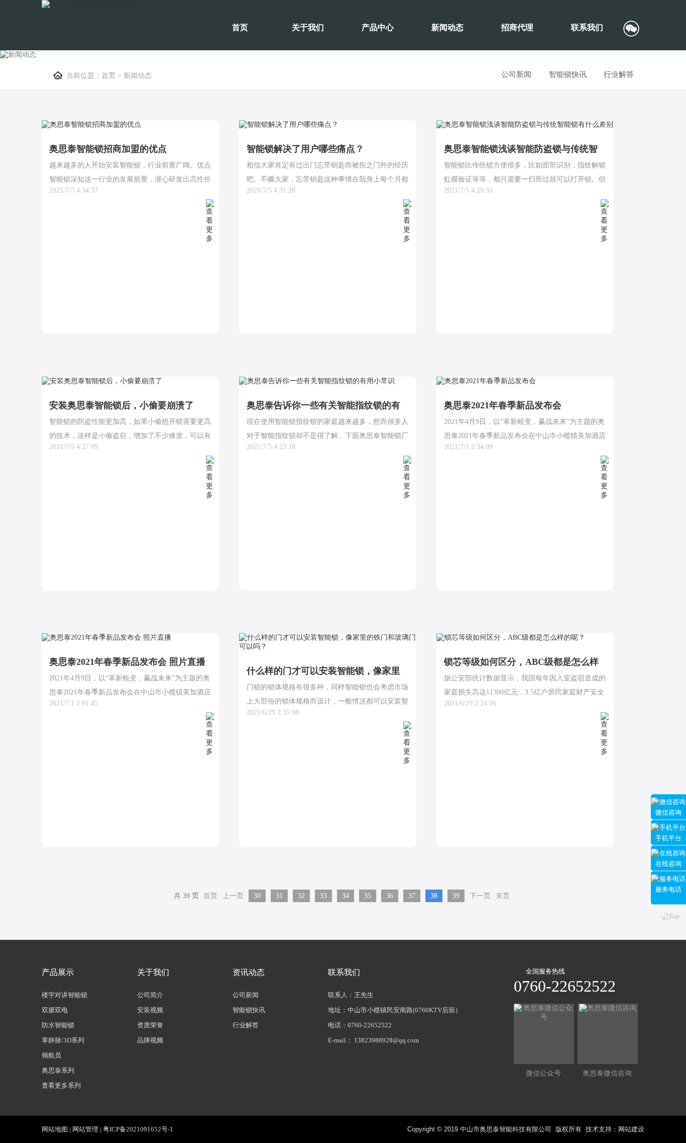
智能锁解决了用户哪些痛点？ (305, 149)
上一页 (233, 896)
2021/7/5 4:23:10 (271, 447)
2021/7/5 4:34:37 (73, 190)
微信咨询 (668, 812)
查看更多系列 (61, 1085)
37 (411, 896)
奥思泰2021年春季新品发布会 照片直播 (127, 662)
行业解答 (619, 74)
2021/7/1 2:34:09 (468, 447)
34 (345, 896)
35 (367, 896)
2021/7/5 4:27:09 (73, 447)
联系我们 (587, 27)
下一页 (480, 896)
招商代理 (517, 27)
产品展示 (58, 972)
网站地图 (55, 1129)
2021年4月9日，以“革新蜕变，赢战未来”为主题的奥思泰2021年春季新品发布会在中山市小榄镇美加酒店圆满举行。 (130, 692)
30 (257, 896)
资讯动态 (249, 972)
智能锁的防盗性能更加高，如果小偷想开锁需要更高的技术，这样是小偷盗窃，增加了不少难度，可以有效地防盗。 (130, 436)
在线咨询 (668, 863)
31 (279, 896)
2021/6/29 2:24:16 (470, 703)
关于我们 (308, 27)
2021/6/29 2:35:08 (273, 712)
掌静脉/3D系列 (63, 1040)
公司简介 (150, 995)
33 (323, 896)
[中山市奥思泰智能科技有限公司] (95, 4)
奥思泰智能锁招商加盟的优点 (108, 149)
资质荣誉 (150, 1025)
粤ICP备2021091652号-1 (138, 1129)
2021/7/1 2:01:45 (73, 703)
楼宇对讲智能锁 (64, 995)
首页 (240, 27)
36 (389, 896)
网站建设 (631, 1129)
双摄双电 (55, 1010)
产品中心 (378, 27)
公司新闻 (516, 74)
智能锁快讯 (568, 74)
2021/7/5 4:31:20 (271, 190)
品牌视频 (150, 1040)
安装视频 (150, 1010)
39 (456, 896)
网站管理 (85, 1129)
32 (301, 896)
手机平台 (668, 837)
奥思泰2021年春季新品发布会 (502, 405)
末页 (503, 896)
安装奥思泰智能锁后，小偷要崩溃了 (121, 405)
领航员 (51, 1055)
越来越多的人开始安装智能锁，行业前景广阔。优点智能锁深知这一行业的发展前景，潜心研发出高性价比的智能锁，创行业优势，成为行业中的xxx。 (130, 179)
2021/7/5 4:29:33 (468, 190)
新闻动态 (447, 27)
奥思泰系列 (58, 1070)
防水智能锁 (58, 1025)
